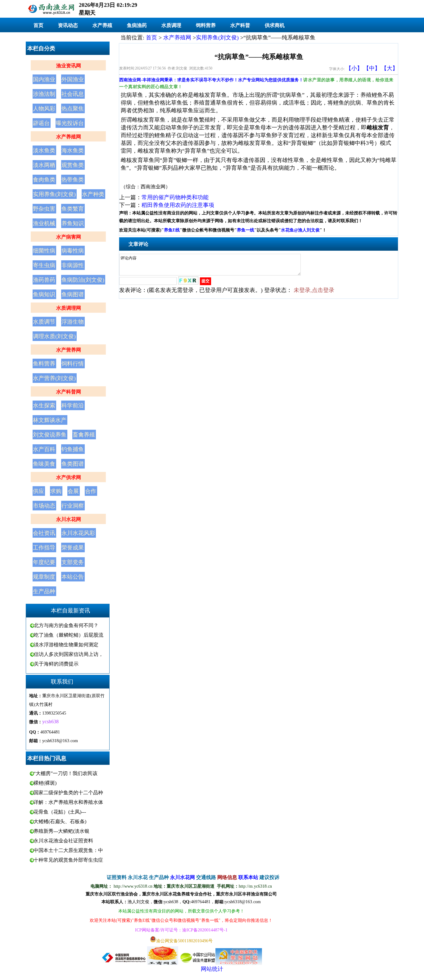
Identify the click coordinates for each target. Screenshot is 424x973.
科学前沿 (72, 405)
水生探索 (44, 405)
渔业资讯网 (68, 65)
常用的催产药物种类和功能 (175, 197)
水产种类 (93, 194)
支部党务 (72, 562)
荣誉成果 (72, 548)
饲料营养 (206, 25)
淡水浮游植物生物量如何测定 (66, 644)
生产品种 (44, 591)
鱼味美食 (44, 464)
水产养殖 (102, 25)
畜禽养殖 (84, 435)
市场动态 (44, 506)
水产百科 (44, 449)
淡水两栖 (44, 165)
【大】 (389, 68)
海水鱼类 (72, 150)
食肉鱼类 (44, 180)
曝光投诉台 (70, 123)
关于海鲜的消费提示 (56, 663)
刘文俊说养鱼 (49, 435)
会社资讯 (44, 533)
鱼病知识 (44, 294)
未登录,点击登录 (314, 290)
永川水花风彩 (78, 533)
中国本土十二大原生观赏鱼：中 (68, 850)
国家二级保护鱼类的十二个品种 (68, 792)
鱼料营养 (44, 364)
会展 (73, 491)
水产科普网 (68, 391)
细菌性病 (44, 251)
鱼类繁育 (72, 209)
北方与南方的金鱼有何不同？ (66, 625)
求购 (55, 491)
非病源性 (72, 265)
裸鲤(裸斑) (45, 783)
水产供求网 (68, 477)
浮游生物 (72, 322)
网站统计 (212, 969)
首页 (38, 25)
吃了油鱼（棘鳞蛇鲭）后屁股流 (68, 635)
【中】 (371, 68)
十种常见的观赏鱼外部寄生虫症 (68, 860)
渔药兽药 (44, 280)
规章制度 (44, 577)
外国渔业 (72, 79)
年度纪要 (44, 562)
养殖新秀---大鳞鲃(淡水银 (61, 831)
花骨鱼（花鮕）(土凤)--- (60, 811)
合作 (90, 491)
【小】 (354, 68)
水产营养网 (68, 349)
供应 (38, 491)
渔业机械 (44, 223)
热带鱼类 (72, 180)
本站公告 (72, 577)
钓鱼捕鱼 (72, 449)
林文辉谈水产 (49, 420)
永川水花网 (68, 519)
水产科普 (240, 25)
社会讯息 (72, 94)
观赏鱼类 (72, 165)
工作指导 (44, 548)
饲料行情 (72, 364)
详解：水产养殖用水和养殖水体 (68, 802)
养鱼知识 (72, 223)
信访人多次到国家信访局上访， (68, 654)
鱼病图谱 (72, 294)
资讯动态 (68, 25)
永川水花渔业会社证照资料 (63, 840)
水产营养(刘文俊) (54, 378)
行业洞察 (72, 506)
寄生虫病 (44, 265)
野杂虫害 (44, 209)
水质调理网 (68, 308)
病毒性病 (72, 251)
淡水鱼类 (44, 150)
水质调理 (171, 25)
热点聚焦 (72, 108)
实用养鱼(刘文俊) (54, 194)
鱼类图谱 (72, 464)
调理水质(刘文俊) (54, 336)
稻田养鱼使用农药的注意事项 (178, 205)
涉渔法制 (44, 94)
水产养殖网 (68, 136)
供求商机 (275, 25)
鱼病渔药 (137, 25)
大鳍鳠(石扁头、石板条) (60, 821)
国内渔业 (44, 79)
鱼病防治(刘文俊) (82, 280)
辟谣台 (41, 123)
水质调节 (44, 322)
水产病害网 (68, 237)
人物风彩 (44, 108)
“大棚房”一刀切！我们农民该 (65, 773)
